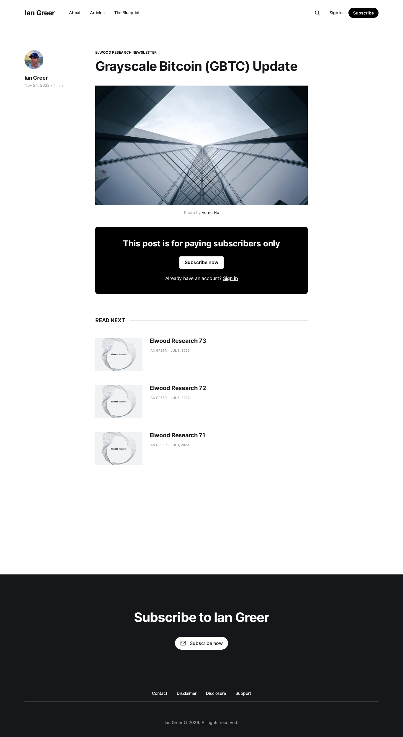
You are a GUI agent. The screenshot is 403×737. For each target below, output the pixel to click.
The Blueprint (127, 12)
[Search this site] (317, 13)
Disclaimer (186, 693)
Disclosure (216, 693)
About (75, 12)
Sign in (336, 12)
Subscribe (363, 12)
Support (243, 693)
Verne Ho (210, 212)
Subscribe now (201, 262)
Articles (97, 12)
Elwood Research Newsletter (126, 52)
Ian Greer (39, 13)
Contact (159, 693)
